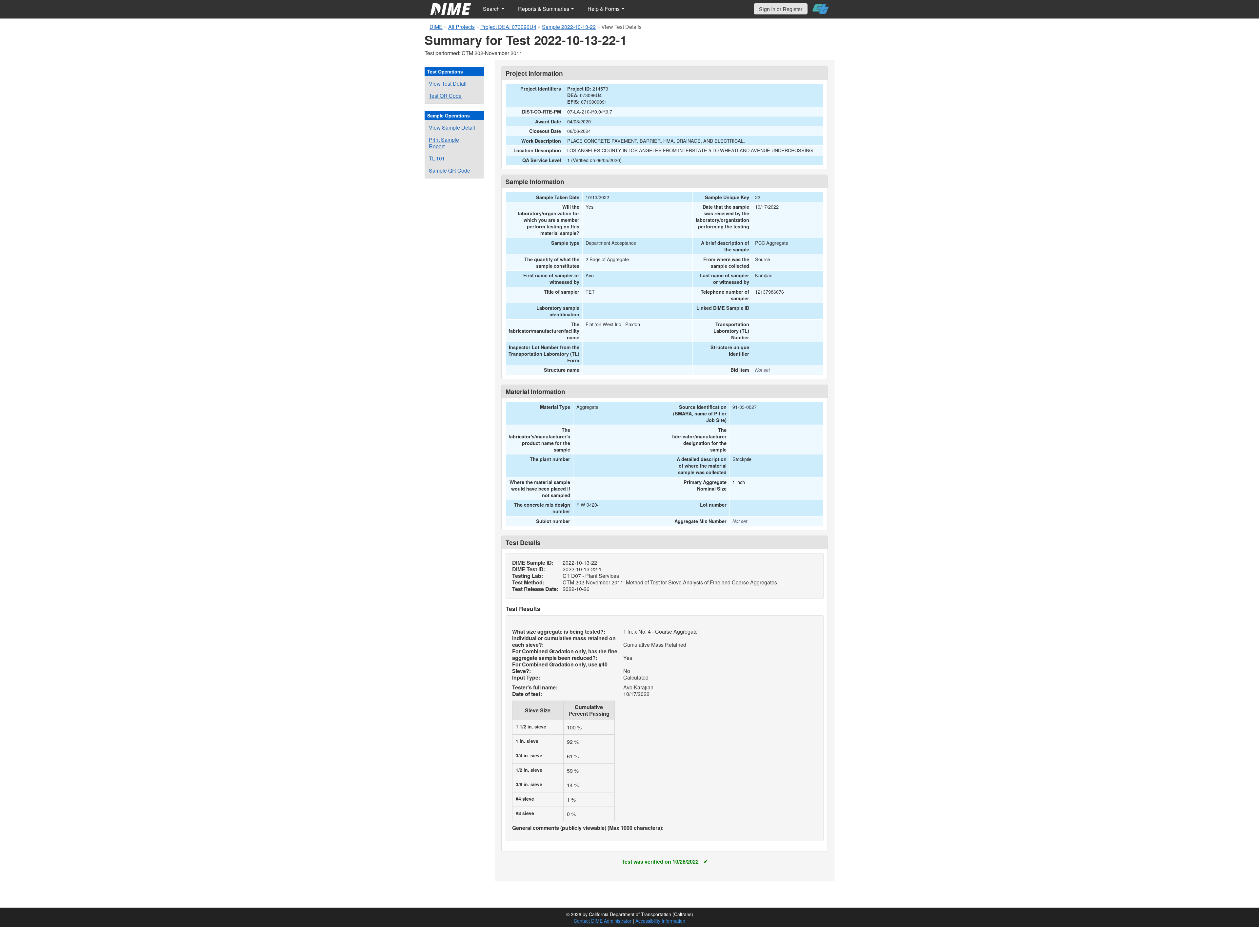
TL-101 (437, 158)
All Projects (461, 27)
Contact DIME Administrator (602, 920)
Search (492, 8)
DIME (436, 27)
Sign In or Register (780, 9)
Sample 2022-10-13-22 (569, 27)
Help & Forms (604, 8)
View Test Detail (448, 83)
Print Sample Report (444, 143)
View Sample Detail (452, 127)
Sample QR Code (449, 170)
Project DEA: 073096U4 (508, 27)
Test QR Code (445, 95)
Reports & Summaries (544, 8)
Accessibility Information (660, 920)
